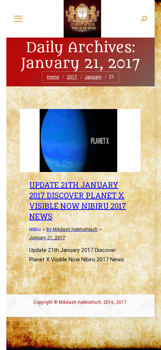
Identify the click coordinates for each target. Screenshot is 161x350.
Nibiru (35, 229)
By (72, 229)
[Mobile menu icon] (18, 18)
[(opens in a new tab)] (80, 140)
